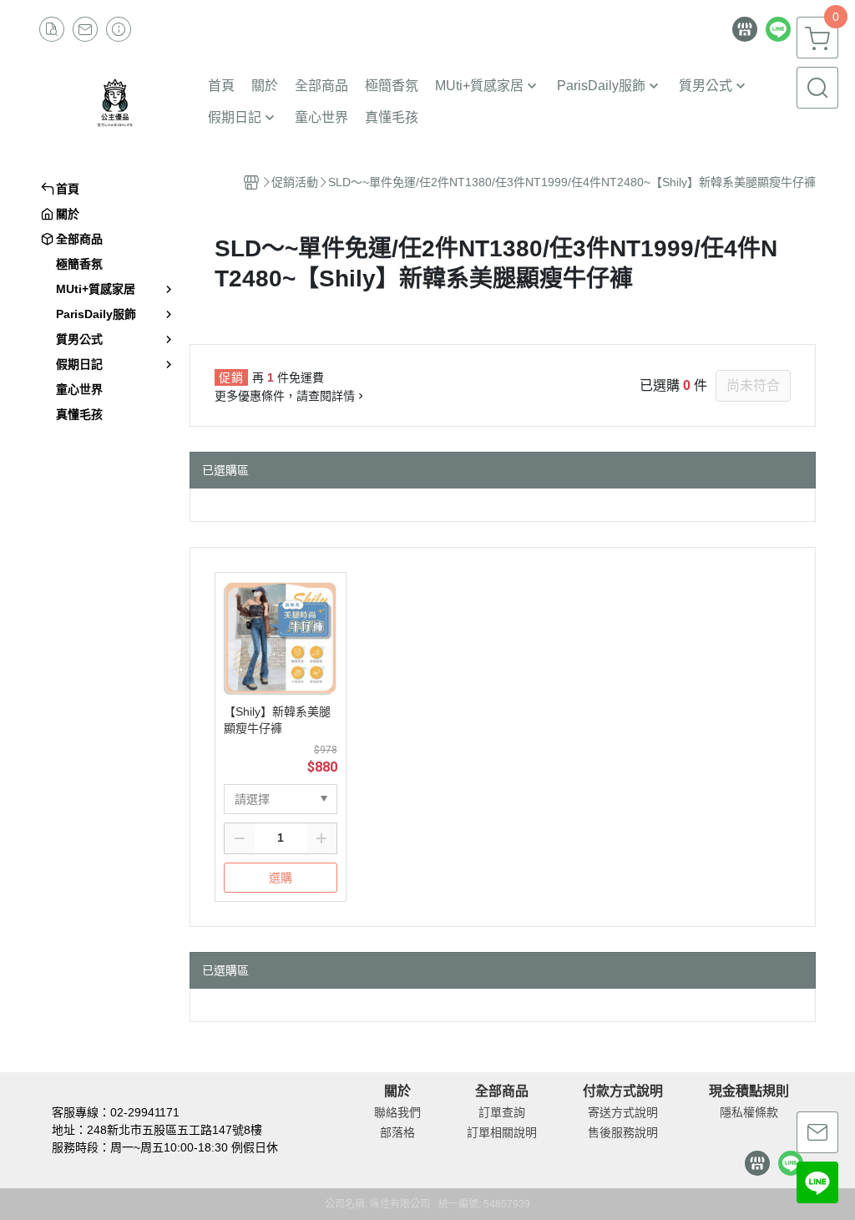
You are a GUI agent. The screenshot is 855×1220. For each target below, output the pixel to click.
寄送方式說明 (623, 1112)
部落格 (397, 1132)
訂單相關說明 (502, 1132)
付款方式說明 (623, 1091)
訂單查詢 (501, 1112)
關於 (397, 1091)
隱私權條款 (749, 1112)
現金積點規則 (749, 1091)
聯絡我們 (397, 1112)
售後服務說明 (623, 1132)
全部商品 (502, 1091)
